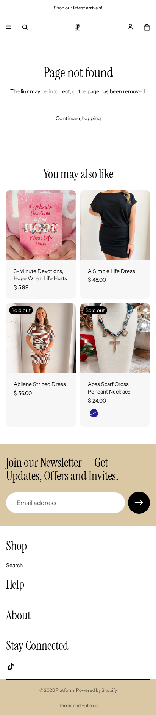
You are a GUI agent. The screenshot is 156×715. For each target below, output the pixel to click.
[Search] (25, 27)
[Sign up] (139, 503)
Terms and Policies (78, 705)
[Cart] (147, 27)
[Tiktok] (10, 666)
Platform (65, 690)
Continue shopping (78, 118)
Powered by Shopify (96, 690)
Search (14, 565)
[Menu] (8, 27)
